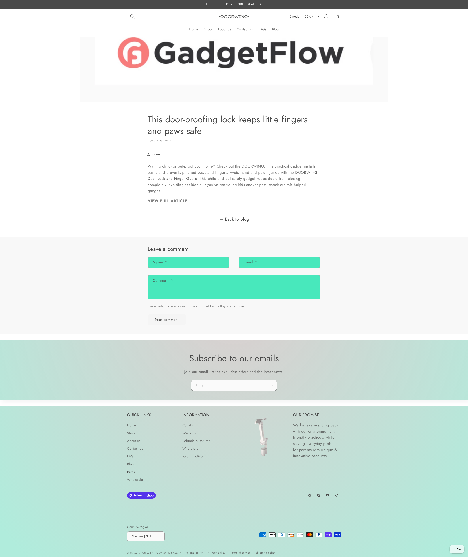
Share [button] (155, 154)
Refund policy (194, 552)
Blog (130, 464)
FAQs (131, 456)
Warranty (189, 433)
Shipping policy (266, 552)
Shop (131, 433)
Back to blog (237, 219)
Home (131, 425)
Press (131, 472)
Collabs (188, 425)
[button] (132, 16)
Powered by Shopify (168, 552)
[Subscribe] (271, 385)
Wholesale (135, 479)
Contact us (135, 448)
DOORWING (146, 552)
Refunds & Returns (196, 440)
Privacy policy (216, 552)
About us (134, 440)
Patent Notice (192, 456)
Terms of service (240, 552)
